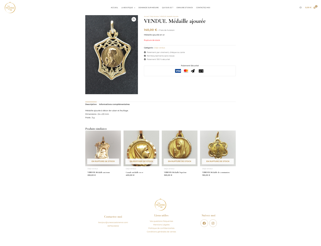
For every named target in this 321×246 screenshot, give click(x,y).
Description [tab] (91, 104)
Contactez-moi (203, 8)
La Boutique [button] (127, 8)
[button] (134, 7)
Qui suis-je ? (167, 8)
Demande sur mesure (148, 8)
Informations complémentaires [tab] (114, 104)
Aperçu (103, 164)
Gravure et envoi (184, 8)
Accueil (114, 8)
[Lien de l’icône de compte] (300, 7)
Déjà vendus (154, 16)
